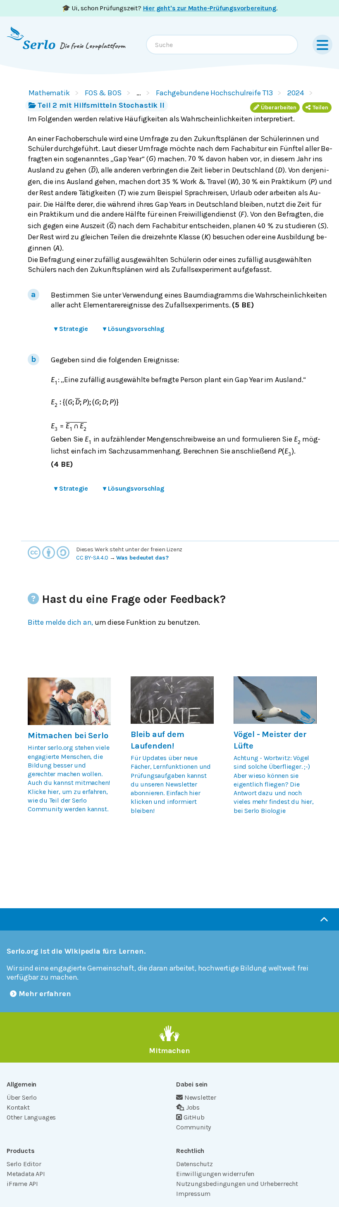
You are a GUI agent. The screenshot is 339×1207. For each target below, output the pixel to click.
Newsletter (200, 1097)
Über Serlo (22, 1097)
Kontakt (18, 1107)
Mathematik (49, 92)
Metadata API (26, 1174)
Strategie (71, 329)
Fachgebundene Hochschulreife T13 (214, 92)
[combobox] (222, 44)
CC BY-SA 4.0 (92, 557)
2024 (295, 92)
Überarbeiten (278, 107)
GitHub (194, 1117)
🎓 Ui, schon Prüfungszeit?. (169, 8)
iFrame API (22, 1184)
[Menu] (322, 44)
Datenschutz (194, 1164)
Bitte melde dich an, (60, 622)
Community (193, 1127)
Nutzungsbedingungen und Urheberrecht (237, 1184)
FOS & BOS (103, 92)
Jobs (193, 1107)
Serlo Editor (24, 1164)
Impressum (193, 1194)
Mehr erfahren (45, 993)
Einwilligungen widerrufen (215, 1174)
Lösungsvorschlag (133, 329)
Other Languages (31, 1117)
